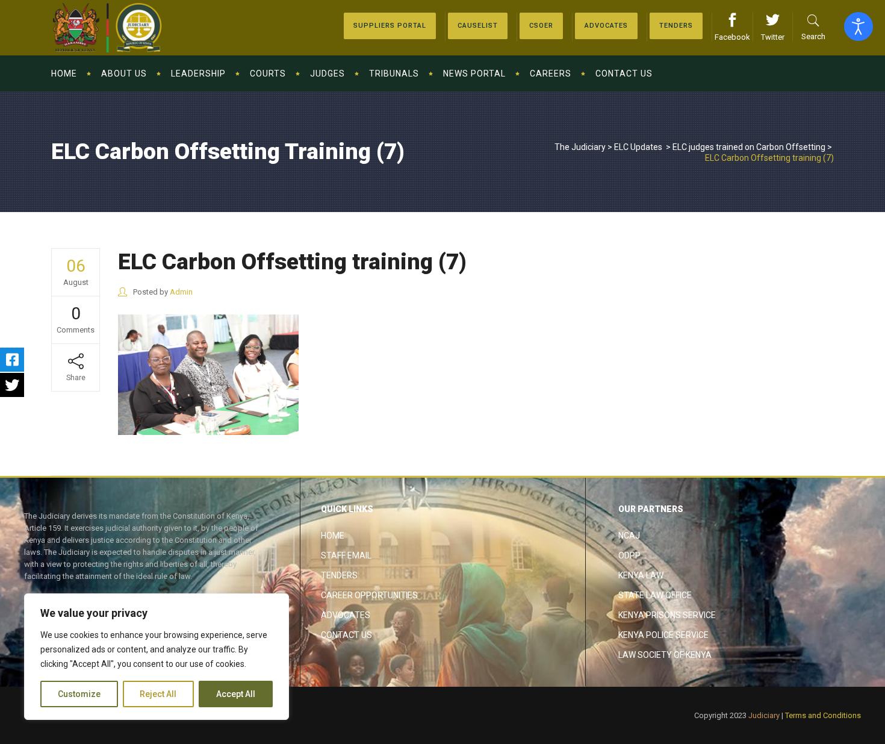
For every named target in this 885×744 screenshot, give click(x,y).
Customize (79, 694)
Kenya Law (640, 575)
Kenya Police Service (663, 635)
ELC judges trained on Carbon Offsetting (748, 147)
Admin (181, 291)
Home (332, 535)
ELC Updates (638, 147)
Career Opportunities (369, 595)
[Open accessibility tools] (858, 26)
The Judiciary (580, 147)
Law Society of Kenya (665, 655)
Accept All (235, 694)
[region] (156, 656)
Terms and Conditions (823, 715)
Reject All (158, 694)
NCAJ (629, 535)
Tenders (339, 575)
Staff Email (346, 555)
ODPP (629, 555)
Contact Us (346, 635)
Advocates (345, 615)
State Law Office (655, 595)
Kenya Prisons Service (667, 615)
